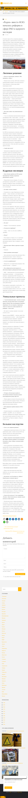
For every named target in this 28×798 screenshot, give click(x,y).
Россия (6, 11)
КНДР (3, 639)
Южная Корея (4, 694)
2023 (4, 709)
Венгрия (3, 618)
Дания (3, 624)
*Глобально (4, 596)
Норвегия (4, 650)
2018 (4, 720)
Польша (3, 652)
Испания (3, 629)
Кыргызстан (4, 642)
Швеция (3, 687)
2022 (4, 711)
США (3, 663)
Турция (3, 670)
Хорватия (4, 681)
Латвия (3, 644)
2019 (4, 717)
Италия (3, 631)
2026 (4, 702)
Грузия (3, 622)
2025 (4, 704)
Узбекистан (4, 672)
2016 (4, 724)
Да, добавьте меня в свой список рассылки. (13, 576)
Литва (3, 646)
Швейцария (4, 685)
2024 (4, 707)
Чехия (3, 683)
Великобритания (5, 615)
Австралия (4, 598)
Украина (3, 674)
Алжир (3, 603)
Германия (4, 620)
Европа (3, 626)
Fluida (10, 792)
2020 (4, 715)
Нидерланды (4, 648)
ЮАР (3, 691)
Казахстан (4, 633)
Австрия (3, 600)
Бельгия (3, 609)
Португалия (4, 654)
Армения (3, 605)
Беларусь (3, 607)
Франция (3, 678)
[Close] (26, 777)
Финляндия (4, 676)
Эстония (3, 689)
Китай (3, 637)
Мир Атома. (20, 792)
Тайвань (3, 668)
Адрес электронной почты (10, 781)
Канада (3, 635)
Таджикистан (4, 665)
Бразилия (4, 613)
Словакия (4, 659)
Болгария (3, 611)
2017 (4, 722)
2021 (4, 713)
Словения (4, 661)
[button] (4, 519)
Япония (3, 696)
